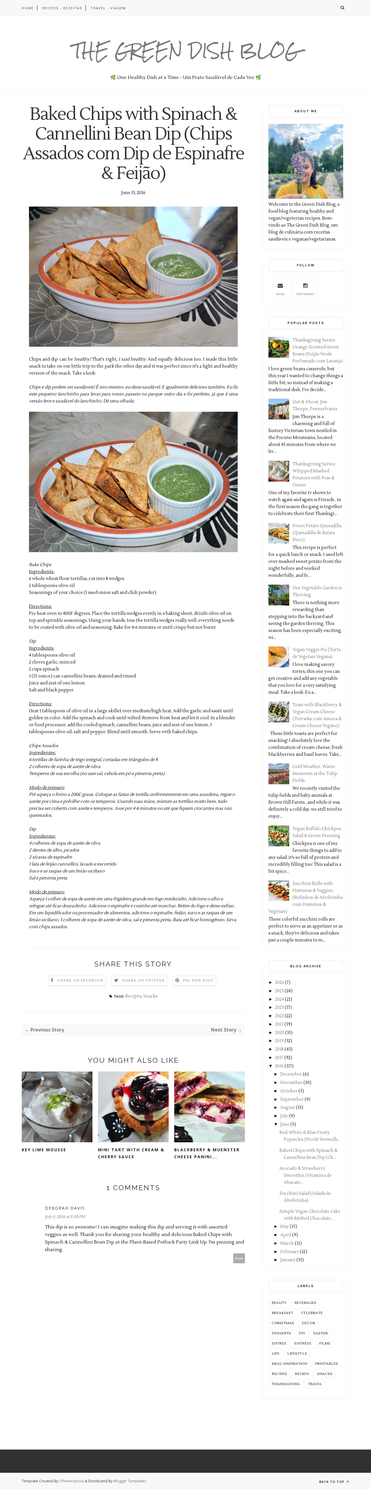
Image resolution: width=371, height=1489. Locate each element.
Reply (239, 1258)
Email (280, 294)
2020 (279, 1033)
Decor (308, 1323)
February (289, 1252)
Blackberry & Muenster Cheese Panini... (207, 1153)
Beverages (305, 1303)
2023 (279, 1007)
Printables (326, 1364)
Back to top (332, 1481)
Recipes (133, 996)
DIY (302, 1333)
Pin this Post (198, 980)
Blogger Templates (130, 1480)
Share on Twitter (143, 980)
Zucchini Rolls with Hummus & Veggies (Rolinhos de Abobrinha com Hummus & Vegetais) (305, 897)
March (287, 1243)
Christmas (283, 1323)
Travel (315, 1384)
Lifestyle (297, 1353)
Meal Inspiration (289, 1364)
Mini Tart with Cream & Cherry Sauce (131, 1153)
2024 (279, 999)
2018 (279, 1049)
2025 (279, 991)
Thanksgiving (286, 1384)
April (285, 1235)
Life (275, 1353)
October (289, 1091)
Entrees (302, 1343)
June (285, 1124)
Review (302, 1374)
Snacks (150, 996)
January (288, 1260)
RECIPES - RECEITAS (62, 8)
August (287, 1107)
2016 (279, 1066)
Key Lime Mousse (44, 1149)
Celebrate (312, 1313)
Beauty (279, 1303)
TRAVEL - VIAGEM (108, 8)
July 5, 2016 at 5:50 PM (65, 1216)
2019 (279, 1041)
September (292, 1099)
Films (324, 1343)
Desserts (281, 1333)
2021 (279, 1024)
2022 (279, 1016)
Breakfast (282, 1313)
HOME (28, 8)
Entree (279, 1343)
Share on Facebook (80, 980)
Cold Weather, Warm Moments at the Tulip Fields (314, 773)
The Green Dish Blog (185, 51)
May (284, 1226)
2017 (279, 1057)
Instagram (305, 294)
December (291, 1074)
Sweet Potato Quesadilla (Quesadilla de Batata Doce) (316, 533)
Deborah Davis (65, 1208)
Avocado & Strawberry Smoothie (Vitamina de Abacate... (305, 1175)
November (291, 1082)
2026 (279, 982)
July (284, 1116)
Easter (320, 1333)
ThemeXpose (72, 1480)
